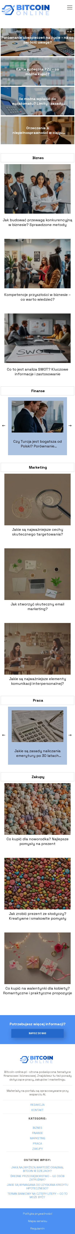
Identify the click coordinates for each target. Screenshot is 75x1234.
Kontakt (37, 1110)
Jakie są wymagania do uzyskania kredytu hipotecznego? (37, 1186)
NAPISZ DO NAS (37, 1033)
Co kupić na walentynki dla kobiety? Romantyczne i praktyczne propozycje (37, 990)
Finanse (38, 391)
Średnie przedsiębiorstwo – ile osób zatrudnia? (37, 1177)
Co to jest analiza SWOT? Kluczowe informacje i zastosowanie (37, 371)
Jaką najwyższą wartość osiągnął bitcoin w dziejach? (37, 1169)
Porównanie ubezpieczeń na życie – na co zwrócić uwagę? (37, 40)
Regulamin (37, 1228)
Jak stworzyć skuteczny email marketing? (37, 606)
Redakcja (37, 1105)
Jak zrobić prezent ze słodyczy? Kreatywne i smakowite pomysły (37, 916)
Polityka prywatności (37, 1214)
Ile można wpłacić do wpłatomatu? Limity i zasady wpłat (37, 101)
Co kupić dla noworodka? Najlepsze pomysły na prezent (38, 841)
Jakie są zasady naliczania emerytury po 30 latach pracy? (37, 753)
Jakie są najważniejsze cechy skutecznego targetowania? (37, 532)
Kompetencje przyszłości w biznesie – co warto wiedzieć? (37, 297)
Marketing (38, 467)
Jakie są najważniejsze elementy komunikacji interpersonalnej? (37, 681)
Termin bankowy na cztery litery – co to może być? (37, 1195)
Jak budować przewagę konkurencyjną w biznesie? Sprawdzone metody (37, 222)
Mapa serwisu (37, 1221)
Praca (38, 700)
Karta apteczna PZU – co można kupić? (37, 71)
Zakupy (38, 776)
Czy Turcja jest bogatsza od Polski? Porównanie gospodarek (37, 443)
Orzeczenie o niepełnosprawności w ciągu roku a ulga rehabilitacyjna (37, 130)
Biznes (38, 157)
